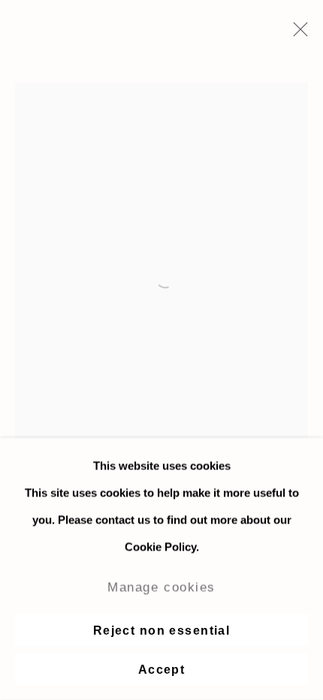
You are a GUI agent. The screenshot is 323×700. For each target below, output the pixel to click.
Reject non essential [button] (162, 630)
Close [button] (296, 34)
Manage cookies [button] (161, 587)
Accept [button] (162, 669)
